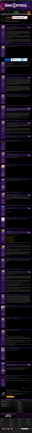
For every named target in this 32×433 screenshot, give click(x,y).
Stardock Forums (17, 217)
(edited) (19, 120)
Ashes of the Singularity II (11, 420)
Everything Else (11, 19)
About (19, 420)
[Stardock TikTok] (8, 416)
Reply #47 (7, 329)
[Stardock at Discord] (7, 416)
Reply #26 (7, 24)
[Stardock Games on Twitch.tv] (8, 415)
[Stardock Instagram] (9, 415)
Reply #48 (7, 347)
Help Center (28, 420)
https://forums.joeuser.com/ (9, 238)
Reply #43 (7, 269)
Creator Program (20, 425)
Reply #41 (7, 244)
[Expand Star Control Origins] (17, 410)
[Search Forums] (31, 0)
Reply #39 (7, 217)
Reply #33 (7, 140)
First (24, 23)
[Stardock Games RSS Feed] (10, 416)
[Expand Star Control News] (17, 409)
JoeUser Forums (17, 228)
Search (5, 15)
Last (30, 23)
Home (1, 19)
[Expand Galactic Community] (17, 403)
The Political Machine (11, 424)
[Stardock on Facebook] (6, 415)
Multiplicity (1, 424)
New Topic (29, 14)
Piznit (3, 144)
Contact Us (19, 426)
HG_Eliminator (3, 209)
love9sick (3, 309)
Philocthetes (3, 65)
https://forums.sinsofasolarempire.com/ (11, 240)
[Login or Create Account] (29, 0)
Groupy (1, 425)
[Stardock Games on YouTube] (7, 415)
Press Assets (19, 424)
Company (19, 419)
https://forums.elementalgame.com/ (10, 237)
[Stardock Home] (0, 0)
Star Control (10, 423)
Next (29, 23)
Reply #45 (7, 305)
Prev (25, 23)
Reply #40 (7, 228)
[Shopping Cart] (30, 0)
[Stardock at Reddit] (5, 416)
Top (30, 24)
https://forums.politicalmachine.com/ (10, 239)
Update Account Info (29, 424)
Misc (6, 333)
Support (14, 0)
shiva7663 (3, 221)
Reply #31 (7, 105)
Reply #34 (7, 151)
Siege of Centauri (10, 426)
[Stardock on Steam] (10, 415)
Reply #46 (7, 317)
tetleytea (3, 109)
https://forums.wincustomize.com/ (10, 241)
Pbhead (3, 351)
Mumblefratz (3, 28)
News (10, 0)
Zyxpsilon (3, 379)
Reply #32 (7, 120)
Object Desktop (1, 420)
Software (3, 0)
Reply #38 (7, 205)
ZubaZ (3, 168)
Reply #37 (7, 192)
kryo (3, 182)
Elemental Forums (17, 61)
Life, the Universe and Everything (6, 19)
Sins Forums (17, 205)
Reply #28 (7, 61)
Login (7, 15)
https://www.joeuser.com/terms (18, 242)
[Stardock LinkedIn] (9, 416)
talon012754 (3, 98)
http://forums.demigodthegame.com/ (10, 236)
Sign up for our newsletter (17, 428)
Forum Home (3, 15)
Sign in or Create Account (10, 396)
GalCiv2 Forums (17, 24)
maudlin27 (3, 298)
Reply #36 (7, 178)
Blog (12, 0)
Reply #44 (7, 294)
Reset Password (28, 423)
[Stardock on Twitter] (5, 415)
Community (8, 0)
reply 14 (12, 231)
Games (5, 0)
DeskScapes (1, 423)
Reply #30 (7, 94)
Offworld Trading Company (11, 425)
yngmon (3, 321)
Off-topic (7, 335)
